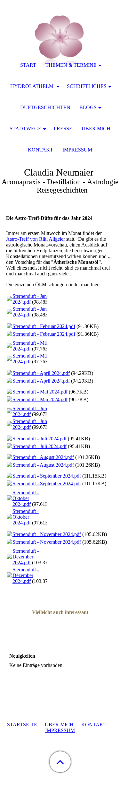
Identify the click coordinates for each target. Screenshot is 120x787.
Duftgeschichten (45, 107)
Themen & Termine (71, 65)
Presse (63, 128)
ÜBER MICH (59, 724)
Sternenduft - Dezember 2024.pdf (25, 556)
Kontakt (40, 149)
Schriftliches (87, 86)
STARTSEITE (22, 724)
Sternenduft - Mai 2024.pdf (40, 391)
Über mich (96, 128)
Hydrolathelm (32, 86)
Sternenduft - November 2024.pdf (46, 534)
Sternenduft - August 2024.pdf (43, 457)
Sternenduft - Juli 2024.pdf (39, 438)
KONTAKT (94, 724)
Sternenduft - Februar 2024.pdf (43, 326)
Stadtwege (25, 128)
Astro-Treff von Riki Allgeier (35, 239)
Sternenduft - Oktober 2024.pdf (25, 498)
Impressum (77, 149)
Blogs (88, 107)
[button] (60, 761)
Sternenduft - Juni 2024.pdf (30, 411)
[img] (60, 40)
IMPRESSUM (60, 730)
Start (28, 65)
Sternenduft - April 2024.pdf (41, 373)
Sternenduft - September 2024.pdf (46, 476)
